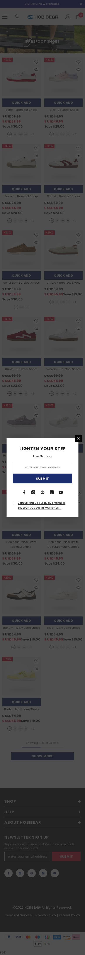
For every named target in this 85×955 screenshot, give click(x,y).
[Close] (78, 438)
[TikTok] (51, 492)
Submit (42, 478)
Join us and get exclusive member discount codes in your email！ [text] (41, 505)
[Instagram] (33, 492)
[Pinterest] (42, 492)
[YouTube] (60, 492)
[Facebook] (24, 492)
